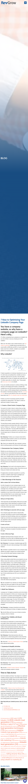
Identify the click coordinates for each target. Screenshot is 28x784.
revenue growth (10, 752)
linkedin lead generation (14, 743)
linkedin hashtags (15, 742)
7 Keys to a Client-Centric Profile (15, 641)
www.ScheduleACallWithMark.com (11, 709)
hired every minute (6, 382)
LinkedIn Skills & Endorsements (16, 746)
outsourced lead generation (11, 750)
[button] (25, 2)
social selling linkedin (18, 757)
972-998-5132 (6, 706)
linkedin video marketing (10, 748)
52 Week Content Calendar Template (15, 667)
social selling (7, 757)
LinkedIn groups (6, 742)
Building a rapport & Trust (11, 724)
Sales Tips (15, 752)
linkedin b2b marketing (13, 739)
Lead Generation (11, 734)
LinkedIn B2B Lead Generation (13, 738)
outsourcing (20, 750)
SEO (25, 754)
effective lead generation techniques (13, 728)
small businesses (12, 755)
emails (6, 730)
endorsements (12, 730)
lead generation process (21, 734)
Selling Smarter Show (15, 754)
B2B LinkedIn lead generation (13, 721)
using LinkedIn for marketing (11, 759)
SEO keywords (4, 755)
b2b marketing (18, 722)
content (15, 726)
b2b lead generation (5, 718)
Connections (8, 726)
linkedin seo (7, 746)
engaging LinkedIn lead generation (12, 731)
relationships (3, 752)
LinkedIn (13, 736)
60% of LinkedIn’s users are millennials (17, 395)
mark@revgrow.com (8, 708)
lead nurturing (5, 736)
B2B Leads (15, 718)
